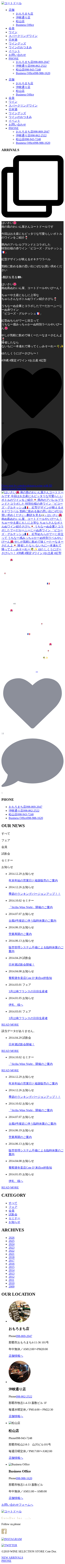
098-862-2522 (24, 1396)
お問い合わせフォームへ (17, 1504)
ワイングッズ (17, 43)
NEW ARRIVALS (12, 1557)
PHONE (14, 58)
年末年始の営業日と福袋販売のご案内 (33, 880)
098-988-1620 (24, 1478)
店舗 (11, 9)
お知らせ (14, 1222)
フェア (13, 1206)
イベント (14, 51)
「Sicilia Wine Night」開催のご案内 (31, 907)
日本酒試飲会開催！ (22, 964)
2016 (11, 1263)
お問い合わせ (17, 54)
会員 (11, 28)
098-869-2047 (24, 1336)
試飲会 (13, 1214)
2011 (11, 1280)
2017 (11, 1260)
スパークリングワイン (23, 35)
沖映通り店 (23, 17)
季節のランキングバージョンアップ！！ (35, 893)
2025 (11, 1240)
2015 (11, 1266)
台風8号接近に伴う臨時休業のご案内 (32, 920)
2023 (11, 1247)
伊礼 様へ (16, 1004)
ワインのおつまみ (20, 47)
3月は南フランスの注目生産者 (28, 991)
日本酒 (13, 39)
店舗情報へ (16, 1355)
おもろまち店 (24, 13)
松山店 (20, 21)
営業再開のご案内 (20, 934)
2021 (11, 1253)
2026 (11, 1237)
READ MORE (10, 1024)
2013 (11, 1273)
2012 (11, 1276)
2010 (11, 1283)
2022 (11, 1250)
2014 (11, 1270)
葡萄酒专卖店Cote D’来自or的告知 (30, 978)
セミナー (14, 1218)
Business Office (25, 24)
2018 (11, 1257)
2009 (11, 1286)
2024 (11, 1244)
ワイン (13, 32)
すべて (13, 1203)
